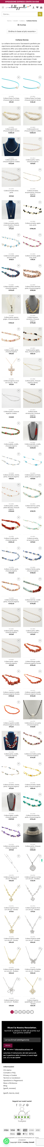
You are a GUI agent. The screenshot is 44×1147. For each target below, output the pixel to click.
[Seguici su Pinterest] (27, 1105)
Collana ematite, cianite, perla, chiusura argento (11, 475)
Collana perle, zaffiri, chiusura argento (32, 631)
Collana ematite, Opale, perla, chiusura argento (33, 785)
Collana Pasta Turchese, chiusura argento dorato (11, 99)
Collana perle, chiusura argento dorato (32, 381)
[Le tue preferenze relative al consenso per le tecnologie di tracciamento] (42, 860)
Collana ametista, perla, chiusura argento (11, 847)
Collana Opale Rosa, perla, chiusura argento (11, 600)
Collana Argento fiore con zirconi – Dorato (11, 908)
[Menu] (3, 7)
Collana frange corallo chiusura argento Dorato (32, 662)
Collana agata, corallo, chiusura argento (11, 816)
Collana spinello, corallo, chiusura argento (33, 445)
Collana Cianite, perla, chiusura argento (32, 570)
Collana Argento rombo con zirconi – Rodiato (33, 878)
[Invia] (40, 14)
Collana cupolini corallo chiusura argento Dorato (32, 693)
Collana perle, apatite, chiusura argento (11, 631)
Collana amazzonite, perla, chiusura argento (33, 816)
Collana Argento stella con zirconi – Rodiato (32, 939)
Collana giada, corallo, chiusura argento (11, 445)
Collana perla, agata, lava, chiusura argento (32, 351)
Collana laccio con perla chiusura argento (33, 724)
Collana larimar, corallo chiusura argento (33, 600)
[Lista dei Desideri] (37, 7)
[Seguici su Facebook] (16, 1105)
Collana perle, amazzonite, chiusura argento (33, 413)
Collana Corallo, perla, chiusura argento (11, 539)
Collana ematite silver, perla (11, 191)
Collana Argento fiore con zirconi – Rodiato (32, 908)
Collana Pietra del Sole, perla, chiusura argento (33, 287)
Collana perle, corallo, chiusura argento (11, 754)
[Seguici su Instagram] (20, 1105)
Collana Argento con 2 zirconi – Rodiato (11, 878)
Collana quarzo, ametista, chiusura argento (33, 319)
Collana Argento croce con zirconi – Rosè (11, 381)
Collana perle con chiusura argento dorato (11, 130)
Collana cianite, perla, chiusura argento (11, 570)
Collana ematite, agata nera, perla (32, 224)
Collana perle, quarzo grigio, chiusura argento (11, 318)
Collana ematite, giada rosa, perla (32, 256)
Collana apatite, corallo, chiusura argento (11, 287)
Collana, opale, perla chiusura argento (11, 351)
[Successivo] (32, 1012)
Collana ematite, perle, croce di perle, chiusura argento (11, 225)
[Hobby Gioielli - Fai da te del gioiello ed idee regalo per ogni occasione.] (18, 7)
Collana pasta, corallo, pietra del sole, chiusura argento (11, 507)
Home (9, 21)
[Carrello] (41, 7)
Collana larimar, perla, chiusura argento (32, 506)
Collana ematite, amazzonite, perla (33, 539)
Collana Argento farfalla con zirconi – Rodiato (11, 970)
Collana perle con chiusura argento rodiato (32, 130)
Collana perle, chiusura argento (32, 847)
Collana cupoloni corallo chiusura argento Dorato (11, 693)
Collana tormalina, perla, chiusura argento (32, 754)
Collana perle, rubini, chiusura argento (33, 160)
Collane (22, 21)
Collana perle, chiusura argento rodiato (11, 412)
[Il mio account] (33, 7)
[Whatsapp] (6, 1141)
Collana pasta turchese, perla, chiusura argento (33, 475)
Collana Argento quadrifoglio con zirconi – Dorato (33, 1002)
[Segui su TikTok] (24, 1105)
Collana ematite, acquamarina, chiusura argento (33, 192)
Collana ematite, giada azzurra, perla (11, 256)
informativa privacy (22, 1049)
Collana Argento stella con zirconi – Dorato (11, 939)
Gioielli (15, 21)
